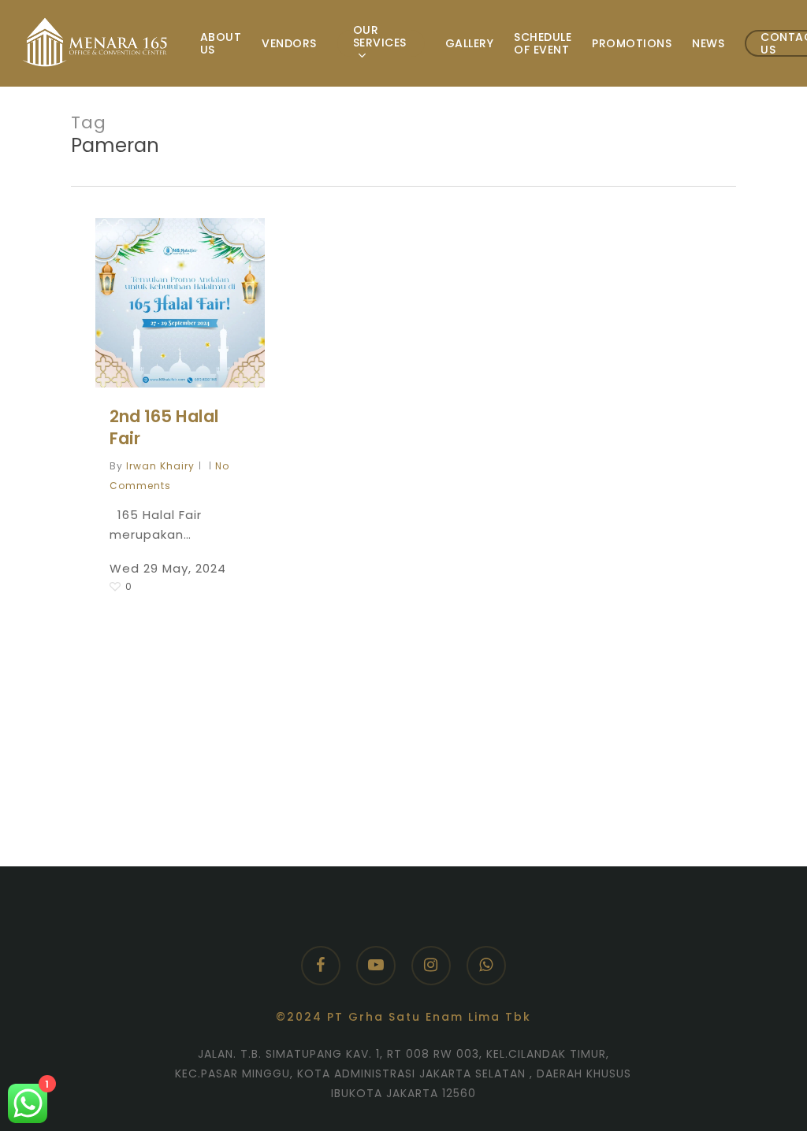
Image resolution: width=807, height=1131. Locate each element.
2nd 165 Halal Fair (164, 427)
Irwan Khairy (160, 466)
